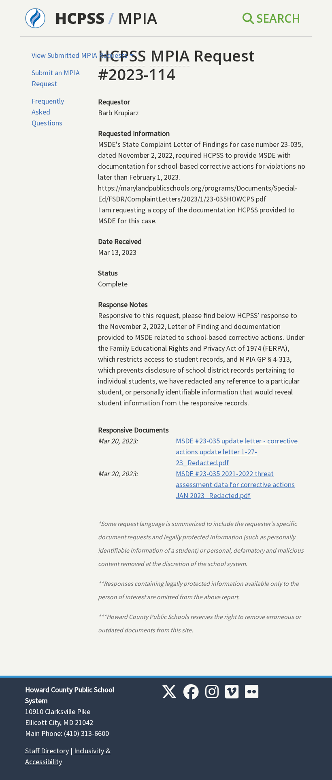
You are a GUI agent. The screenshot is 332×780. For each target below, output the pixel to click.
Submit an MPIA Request (56, 78)
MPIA (137, 18)
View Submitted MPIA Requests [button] (80, 55)
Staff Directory (47, 750)
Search (277, 18)
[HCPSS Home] (35, 17)
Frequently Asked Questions (48, 111)
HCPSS (79, 18)
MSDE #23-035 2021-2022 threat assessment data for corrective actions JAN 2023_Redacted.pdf (235, 484)
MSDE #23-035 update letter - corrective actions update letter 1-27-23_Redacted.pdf (237, 451)
